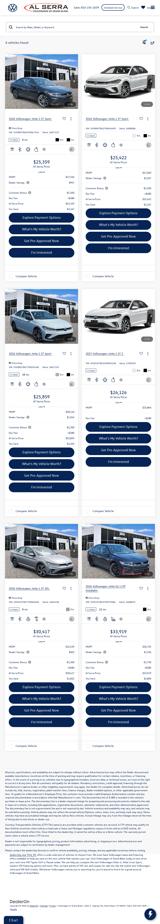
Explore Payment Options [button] (41, 217)
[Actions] (71, 118)
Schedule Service (113, 7)
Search (144, 27)
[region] (42, 193)
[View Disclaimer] (44, 149)
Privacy (52, 905)
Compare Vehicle (26, 276)
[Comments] (71, 149)
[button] (74, 81)
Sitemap (44, 905)
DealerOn (34, 905)
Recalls (13, 909)
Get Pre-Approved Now (41, 241)
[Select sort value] (151, 42)
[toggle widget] (150, 914)
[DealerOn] (20, 901)
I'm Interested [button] (41, 252)
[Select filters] (144, 43)
